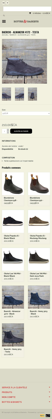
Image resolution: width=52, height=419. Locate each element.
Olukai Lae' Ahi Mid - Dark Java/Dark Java (38, 275)
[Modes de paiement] (42, 415)
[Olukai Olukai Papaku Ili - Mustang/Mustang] (39, 221)
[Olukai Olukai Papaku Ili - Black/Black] (13, 221)
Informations (9, 141)
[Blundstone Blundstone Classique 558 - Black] (13, 183)
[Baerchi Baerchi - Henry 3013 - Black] (39, 297)
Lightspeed (40, 412)
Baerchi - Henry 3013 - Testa (12, 350)
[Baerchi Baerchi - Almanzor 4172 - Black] (13, 297)
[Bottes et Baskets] (29, 21)
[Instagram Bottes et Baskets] (28, 376)
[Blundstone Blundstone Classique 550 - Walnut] (39, 183)
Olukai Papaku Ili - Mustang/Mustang (38, 237)
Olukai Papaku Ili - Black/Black (12, 237)
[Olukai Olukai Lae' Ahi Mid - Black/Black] (13, 259)
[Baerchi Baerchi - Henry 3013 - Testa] (13, 334)
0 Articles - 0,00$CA (41, 13)
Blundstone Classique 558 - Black (10, 199)
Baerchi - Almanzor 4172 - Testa (22, 35)
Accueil (5, 35)
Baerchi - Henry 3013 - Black (38, 312)
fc (7, 3)
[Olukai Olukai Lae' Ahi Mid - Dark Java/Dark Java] (39, 259)
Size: (4, 110)
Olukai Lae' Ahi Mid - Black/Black (12, 275)
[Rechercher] (4, 16)
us (3, 3)
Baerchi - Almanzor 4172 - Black (12, 312)
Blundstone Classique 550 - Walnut (36, 199)
